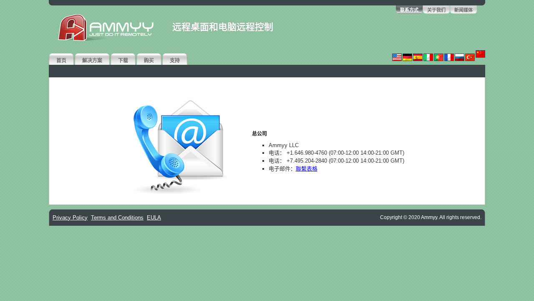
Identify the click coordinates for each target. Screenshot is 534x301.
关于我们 (436, 10)
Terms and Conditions (117, 217)
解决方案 (92, 61)
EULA (154, 217)
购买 (149, 61)
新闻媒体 (463, 10)
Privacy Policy (70, 217)
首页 (61, 61)
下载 (123, 61)
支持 (175, 61)
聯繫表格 (306, 169)
